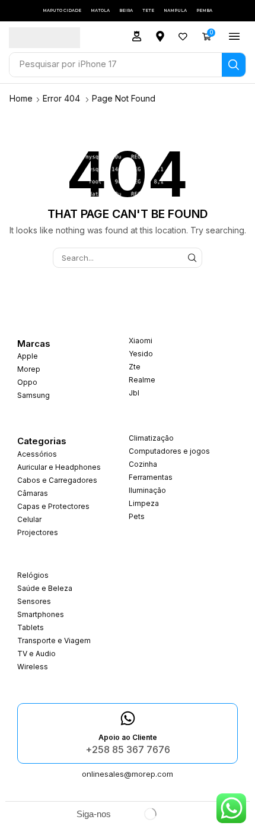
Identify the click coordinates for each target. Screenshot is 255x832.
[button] (136, 36)
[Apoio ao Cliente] (128, 718)
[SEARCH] (192, 258)
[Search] (234, 65)
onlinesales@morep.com (127, 774)
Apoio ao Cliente (127, 737)
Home (21, 98)
